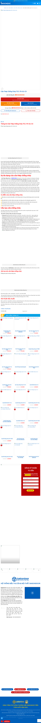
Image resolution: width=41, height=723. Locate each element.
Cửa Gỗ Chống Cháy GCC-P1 (20, 402)
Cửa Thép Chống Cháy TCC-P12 (34, 332)
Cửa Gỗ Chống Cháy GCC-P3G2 (7, 456)
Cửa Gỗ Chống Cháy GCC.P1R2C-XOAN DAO (7, 421)
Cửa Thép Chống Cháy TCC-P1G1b (20, 349)
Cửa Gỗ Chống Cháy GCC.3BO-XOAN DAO (20, 332)
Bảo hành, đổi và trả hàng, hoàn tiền (12, 715)
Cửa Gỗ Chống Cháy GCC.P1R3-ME (20, 457)
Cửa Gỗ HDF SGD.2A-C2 (20, 420)
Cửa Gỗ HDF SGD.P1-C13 (7, 402)
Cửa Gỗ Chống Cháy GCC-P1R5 (34, 420)
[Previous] (2, 555)
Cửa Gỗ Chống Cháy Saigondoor (7, 332)
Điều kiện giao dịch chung (26, 712)
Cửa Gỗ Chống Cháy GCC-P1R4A (7, 385)
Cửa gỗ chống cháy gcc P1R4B (34, 349)
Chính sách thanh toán (35, 712)
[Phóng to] (2, 89)
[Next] (19, 555)
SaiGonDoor (14, 178)
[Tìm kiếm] (33, 3)
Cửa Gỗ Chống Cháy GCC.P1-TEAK (34, 367)
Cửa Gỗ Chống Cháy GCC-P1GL (34, 402)
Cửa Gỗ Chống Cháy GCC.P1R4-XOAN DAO (20, 439)
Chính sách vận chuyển (31, 715)
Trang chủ (6, 7)
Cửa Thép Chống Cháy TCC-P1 (20, 384)
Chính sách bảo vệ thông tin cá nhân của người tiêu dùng (11, 712)
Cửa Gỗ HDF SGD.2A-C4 (34, 384)
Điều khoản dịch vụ (23, 715)
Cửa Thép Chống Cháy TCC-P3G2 (7, 349)
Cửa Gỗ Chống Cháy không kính (20, 366)
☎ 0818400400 (19, 95)
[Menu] (39, 3)
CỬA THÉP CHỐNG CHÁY (17, 7)
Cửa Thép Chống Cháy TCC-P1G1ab (7, 367)
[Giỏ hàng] (37, 3)
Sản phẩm (11, 7)
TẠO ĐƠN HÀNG (20, 98)
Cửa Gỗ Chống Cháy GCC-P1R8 (7, 438)
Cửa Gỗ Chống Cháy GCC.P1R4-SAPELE (34, 439)
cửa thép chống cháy (22, 175)
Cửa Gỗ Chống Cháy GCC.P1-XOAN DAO (34, 457)
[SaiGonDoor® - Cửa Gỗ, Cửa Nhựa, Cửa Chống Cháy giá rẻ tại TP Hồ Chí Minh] (6, 3)
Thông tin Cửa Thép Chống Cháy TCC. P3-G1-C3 (17, 124)
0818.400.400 (6, 721)
